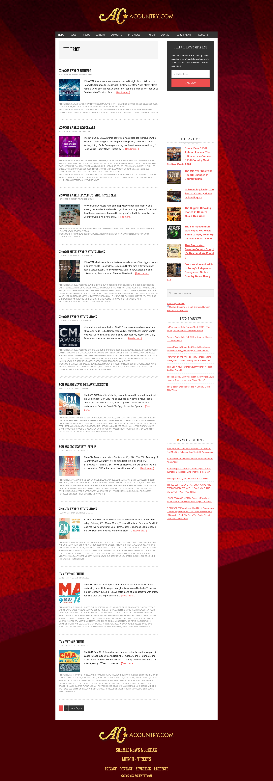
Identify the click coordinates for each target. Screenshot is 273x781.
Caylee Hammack (100, 287)
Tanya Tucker (78, 299)
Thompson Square (112, 626)
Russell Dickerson (75, 431)
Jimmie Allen (85, 166)
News (108, 106)
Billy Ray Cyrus (107, 417)
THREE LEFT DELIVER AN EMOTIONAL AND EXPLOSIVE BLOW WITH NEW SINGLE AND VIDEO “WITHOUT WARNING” (189, 488)
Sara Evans (103, 171)
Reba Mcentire (146, 177)
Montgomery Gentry (124, 621)
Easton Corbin (90, 612)
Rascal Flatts (75, 171)
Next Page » (76, 708)
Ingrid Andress (143, 163)
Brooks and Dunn (126, 285)
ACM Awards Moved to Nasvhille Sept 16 (83, 385)
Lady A (133, 166)
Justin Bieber (128, 366)
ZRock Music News (192, 440)
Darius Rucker (85, 163)
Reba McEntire (90, 171)
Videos (85, 231)
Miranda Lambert (81, 106)
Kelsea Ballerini (122, 166)
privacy (111, 768)
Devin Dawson (73, 680)
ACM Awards (77, 417)
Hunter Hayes (86, 683)
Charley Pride (92, 104)
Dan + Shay (117, 104)
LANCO (72, 686)
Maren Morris (65, 106)
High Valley (139, 612)
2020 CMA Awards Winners (75, 71)
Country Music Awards (120, 112)
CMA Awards (106, 104)
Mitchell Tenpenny (105, 621)
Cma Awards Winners (142, 109)
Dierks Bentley (100, 163)
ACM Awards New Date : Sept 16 (77, 447)
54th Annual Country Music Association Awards (94, 109)
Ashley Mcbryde (79, 364)
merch (128, 759)
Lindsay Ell (79, 553)
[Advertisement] (188, 114)
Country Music (66, 112)
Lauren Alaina (144, 166)
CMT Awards (144, 287)
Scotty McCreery (67, 626)
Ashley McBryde (79, 160)
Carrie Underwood (82, 287)
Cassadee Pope (85, 610)
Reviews (77, 231)
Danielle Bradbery (124, 610)
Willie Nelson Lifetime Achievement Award (79, 180)
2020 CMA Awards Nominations (78, 317)
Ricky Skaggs (111, 624)
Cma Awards (108, 364)
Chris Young (132, 287)
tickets (144, 759)
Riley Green (140, 296)
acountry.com (143, 776)
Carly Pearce (77, 104)
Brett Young (126, 675)
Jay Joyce (116, 366)
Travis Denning (134, 299)
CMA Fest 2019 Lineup (71, 574)
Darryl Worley (141, 610)
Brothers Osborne (97, 160)
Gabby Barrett (128, 163)
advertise (143, 768)
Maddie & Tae (152, 293)
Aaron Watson (98, 607)
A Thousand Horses (80, 607)
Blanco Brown (110, 285)
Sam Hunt (151, 296)
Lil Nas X (129, 426)
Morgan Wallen (98, 106)
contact (126, 768)
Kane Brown (145, 290)
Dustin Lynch (102, 680)
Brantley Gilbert (139, 417)
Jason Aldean (71, 166)
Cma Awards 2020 (126, 234)
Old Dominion (118, 106)
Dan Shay (94, 366)
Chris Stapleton (129, 160)
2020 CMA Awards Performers (77, 127)
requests (161, 768)
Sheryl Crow (65, 299)
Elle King (89, 423)
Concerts (98, 610)
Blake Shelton (95, 285)
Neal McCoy (140, 621)
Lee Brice (140, 104)
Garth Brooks (129, 423)
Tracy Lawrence (142, 626)
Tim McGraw (127, 626)
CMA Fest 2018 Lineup (71, 642)
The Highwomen (104, 299)
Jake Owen (130, 228)
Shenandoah (83, 626)
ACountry (136, 17)
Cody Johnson (148, 420)
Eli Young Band (105, 612)
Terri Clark (148, 689)
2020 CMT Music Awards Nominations (82, 252)
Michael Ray (72, 621)
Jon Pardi (95, 166)
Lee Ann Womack (98, 686)
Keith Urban (107, 166)
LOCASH (118, 293)
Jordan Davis (71, 426)
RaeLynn (86, 624)
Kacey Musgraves (124, 355)
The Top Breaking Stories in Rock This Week (188, 478)
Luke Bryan (127, 293)
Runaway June (125, 624)
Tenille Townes (108, 361)
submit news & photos (136, 750)
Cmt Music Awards (80, 301)
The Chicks (91, 299)
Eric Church (129, 104)
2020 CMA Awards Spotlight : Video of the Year (87, 195)
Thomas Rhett (116, 171)
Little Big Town (72, 169)
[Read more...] (123, 92)
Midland (77, 296)
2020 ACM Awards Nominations (78, 509)
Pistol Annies (74, 624)
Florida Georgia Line (74, 290)
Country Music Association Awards (91, 112)
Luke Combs (151, 104)
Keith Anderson (111, 615)
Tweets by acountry (176, 303)
